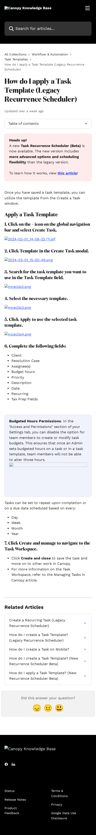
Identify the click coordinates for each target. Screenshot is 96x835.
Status (9, 791)
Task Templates (16, 59)
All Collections (15, 54)
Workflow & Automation (50, 54)
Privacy (56, 804)
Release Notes (15, 799)
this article (67, 173)
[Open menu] (87, 8)
